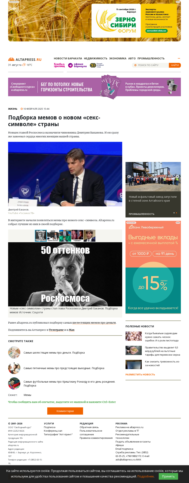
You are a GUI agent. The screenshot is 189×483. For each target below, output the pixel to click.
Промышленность (151, 58)
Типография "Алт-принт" (58, 434)
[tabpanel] (153, 191)
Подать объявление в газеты (133, 441)
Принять (168, 476)
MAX (138, 459)
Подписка (49, 427)
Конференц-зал (53, 430)
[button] (53, 235)
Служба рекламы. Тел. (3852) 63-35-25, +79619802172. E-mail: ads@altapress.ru (133, 456)
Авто (132, 58)
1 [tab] (174, 213)
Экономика (117, 58)
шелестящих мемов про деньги (94, 322)
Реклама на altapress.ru (129, 427)
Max (71, 330)
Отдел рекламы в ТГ (127, 430)
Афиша (120, 445)
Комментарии (65, 411)
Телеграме (56, 330)
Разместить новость (140, 374)
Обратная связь (89, 427)
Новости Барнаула (68, 58)
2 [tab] (176, 213)
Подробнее (145, 476)
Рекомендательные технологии (127, 436)
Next (177, 177)
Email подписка (124, 448)
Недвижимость (95, 58)
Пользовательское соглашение (91, 432)
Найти (175, 65)
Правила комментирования (96, 438)
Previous (129, 177)
